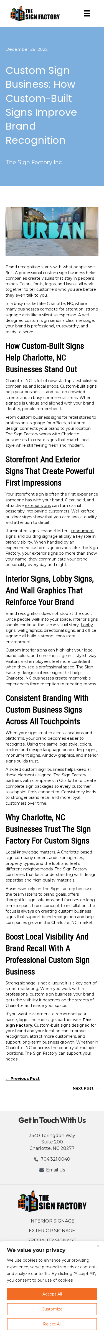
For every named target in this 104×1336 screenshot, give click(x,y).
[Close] (98, 1245)
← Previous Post (23, 1078)
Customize (52, 1309)
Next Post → (85, 1088)
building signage (42, 536)
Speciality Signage (52, 1240)
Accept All (52, 1294)
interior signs (85, 619)
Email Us (55, 1170)
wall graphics (29, 630)
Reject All (52, 1324)
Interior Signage (52, 1221)
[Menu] (87, 13)
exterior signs (38, 505)
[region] (52, 1288)
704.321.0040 (55, 1159)
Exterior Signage (52, 1230)
